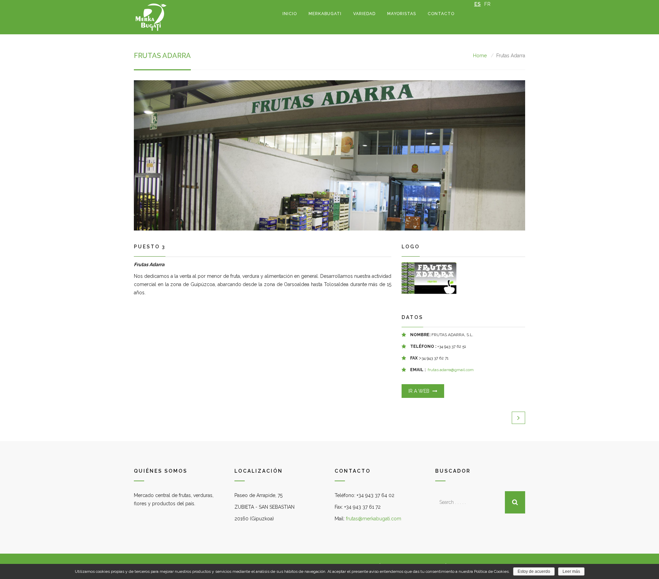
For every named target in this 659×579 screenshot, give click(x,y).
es (477, 4)
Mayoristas (401, 13)
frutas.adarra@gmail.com (451, 369)
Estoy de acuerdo (534, 571)
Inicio (289, 13)
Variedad (364, 13)
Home (480, 55)
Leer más (571, 571)
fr (487, 4)
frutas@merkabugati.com (373, 518)
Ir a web (419, 391)
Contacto (441, 13)
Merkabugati (325, 13)
